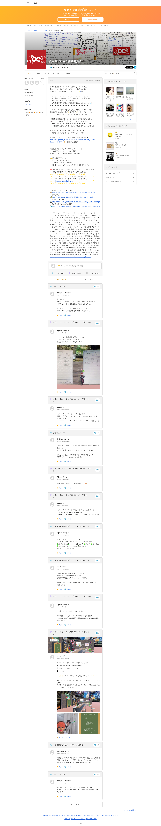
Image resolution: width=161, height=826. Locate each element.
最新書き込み (49, 25)
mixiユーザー (66, 293)
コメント (68, 315)
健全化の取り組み (91, 819)
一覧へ (130, 119)
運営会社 (67, 819)
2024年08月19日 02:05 (63, 333)
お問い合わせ (70, 815)
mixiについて (47, 815)
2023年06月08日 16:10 (63, 535)
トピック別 (89, 279)
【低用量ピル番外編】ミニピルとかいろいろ (71, 526)
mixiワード (114, 815)
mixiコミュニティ (89, 815)
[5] (58, 330)
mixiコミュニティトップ (34, 25)
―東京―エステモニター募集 (110, 99)
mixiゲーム (79, 815)
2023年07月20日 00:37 (63, 479)
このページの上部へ (130, 810)
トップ (28, 73)
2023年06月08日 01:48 (63, 569)
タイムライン (61, 279)
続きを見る (86, 311)
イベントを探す (103, 25)
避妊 (41, 112)
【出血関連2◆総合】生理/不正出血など (69, 745)
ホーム (28, 30)
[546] (59, 293)
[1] (58, 533)
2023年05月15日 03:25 (63, 783)
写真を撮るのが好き (122, 155)
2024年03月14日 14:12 (63, 409)
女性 (27, 112)
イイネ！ (61, 315)
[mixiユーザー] (52, 294)
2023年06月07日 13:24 (63, 658)
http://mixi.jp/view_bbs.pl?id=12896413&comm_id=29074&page (76, 206)
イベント (56, 73)
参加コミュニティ (62, 25)
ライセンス (62, 815)
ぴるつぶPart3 (59, 286)
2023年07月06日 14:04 (63, 505)
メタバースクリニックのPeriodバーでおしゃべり (72, 323)
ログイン (68, 19)
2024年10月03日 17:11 (63, 295)
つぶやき (37, 73)
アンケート (66, 73)
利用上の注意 (110, 177)
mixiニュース (106, 815)
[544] (59, 781)
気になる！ (62, 737)
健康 (32, 112)
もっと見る (75, 804)
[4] (58, 407)
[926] (59, 751)
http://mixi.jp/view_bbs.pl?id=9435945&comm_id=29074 (73, 197)
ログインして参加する (60, 67)
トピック (46, 73)
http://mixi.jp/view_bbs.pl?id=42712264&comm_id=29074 (73, 192)
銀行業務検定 (120, 97)
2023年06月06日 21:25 (63, 753)
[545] (59, 439)
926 (98, 745)
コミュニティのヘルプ (113, 173)
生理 (27, 115)
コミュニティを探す (77, 25)
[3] (58, 477)
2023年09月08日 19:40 (63, 441)
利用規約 (55, 815)
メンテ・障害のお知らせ (113, 181)
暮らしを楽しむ (120, 145)
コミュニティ (34, 30)
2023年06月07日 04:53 (63, 607)
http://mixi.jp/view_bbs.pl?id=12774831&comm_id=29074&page (76, 202)
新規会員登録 (92, 19)
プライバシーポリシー (78, 819)
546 (98, 286)
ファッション (43, 30)
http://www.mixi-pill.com (64, 181)
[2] (58, 503)
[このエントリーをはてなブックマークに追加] (135, 68)
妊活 (36, 112)
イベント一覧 (91, 25)
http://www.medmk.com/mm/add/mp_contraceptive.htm (70, 257)
